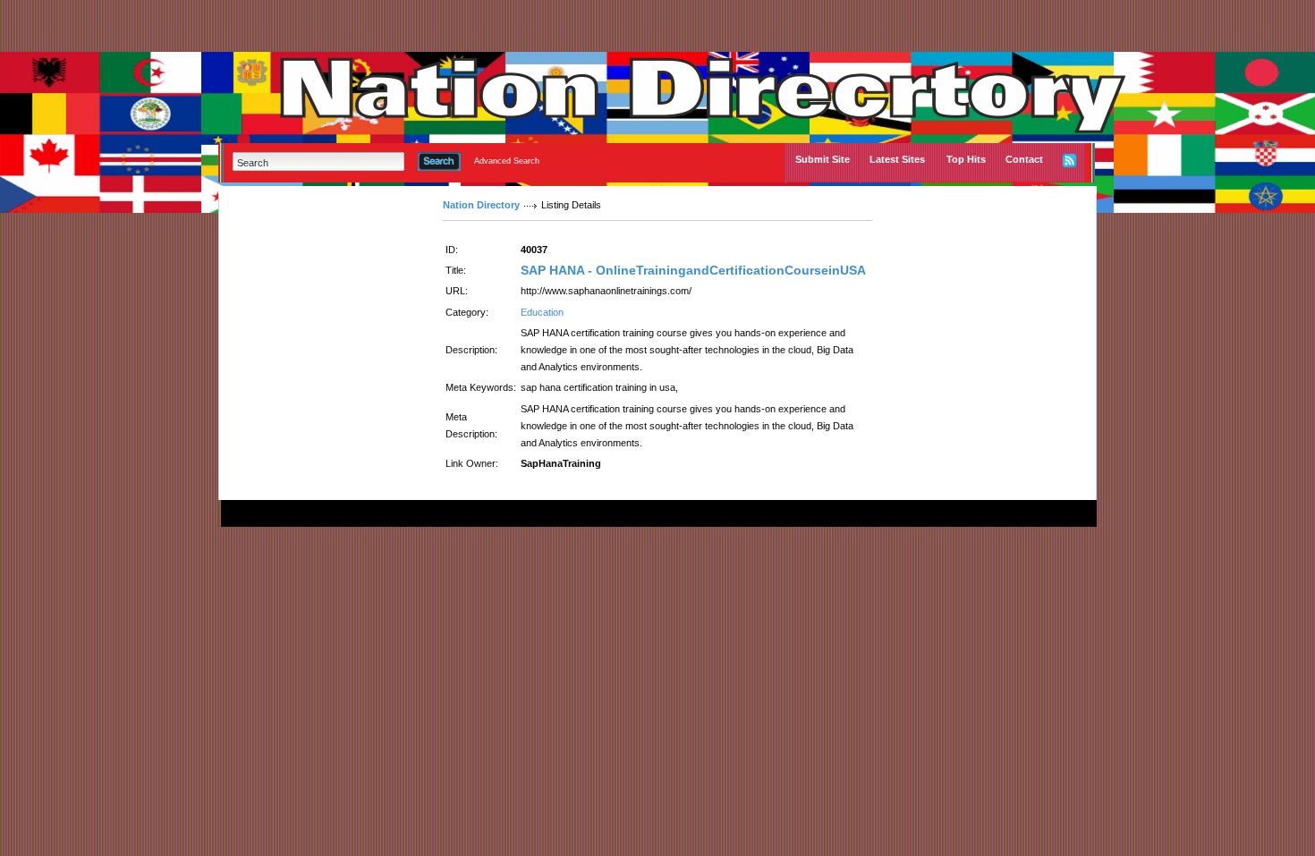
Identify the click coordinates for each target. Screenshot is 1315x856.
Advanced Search (506, 161)
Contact (1024, 159)
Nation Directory (481, 204)
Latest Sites (897, 159)
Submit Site (822, 159)
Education (542, 312)
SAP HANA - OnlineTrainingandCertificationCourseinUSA (693, 270)
